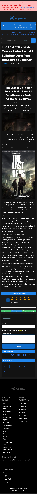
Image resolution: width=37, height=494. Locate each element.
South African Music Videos (7, 448)
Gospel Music (7, 414)
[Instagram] (18, 355)
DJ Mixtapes (7, 423)
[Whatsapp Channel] (6, 355)
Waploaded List (8, 452)
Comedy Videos (5, 433)
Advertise (22, 415)
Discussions (23, 367)
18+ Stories (6, 403)
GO (33, 40)
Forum (6, 63)
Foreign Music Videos (7, 443)
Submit (18, 346)
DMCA (5, 476)
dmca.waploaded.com (28, 7)
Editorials (6, 429)
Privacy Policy (7, 479)
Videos (6, 372)
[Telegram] (30, 355)
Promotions (23, 418)
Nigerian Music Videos (8, 438)
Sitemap (5, 482)
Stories (6, 367)
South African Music (7, 407)
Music (14, 367)
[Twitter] (12, 355)
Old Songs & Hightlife (7, 419)
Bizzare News (7, 426)
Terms (5, 473)
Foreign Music (7, 411)
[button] (3, 26)
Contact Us (23, 421)
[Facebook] (24, 355)
